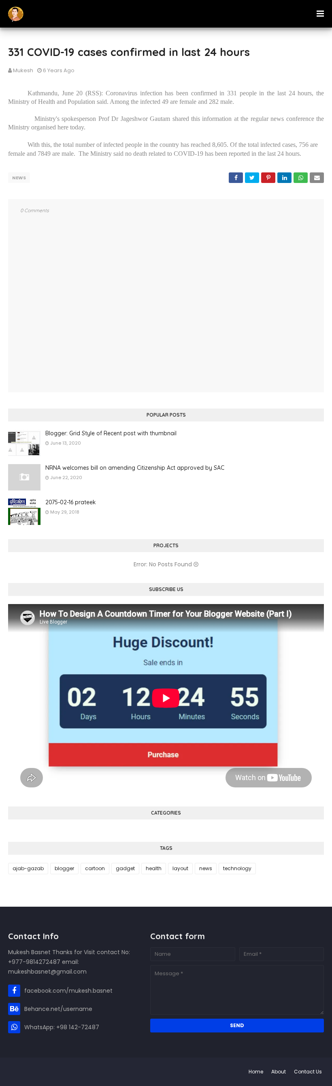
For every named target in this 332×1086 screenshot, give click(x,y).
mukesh (23, 70)
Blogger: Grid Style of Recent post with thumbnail (111, 433)
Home (256, 1071)
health (154, 868)
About (278, 1071)
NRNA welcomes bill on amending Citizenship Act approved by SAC (134, 467)
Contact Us (308, 1071)
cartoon (95, 868)
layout (180, 868)
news (19, 177)
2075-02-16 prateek (70, 502)
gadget (125, 868)
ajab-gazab (28, 868)
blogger (64, 868)
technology (237, 868)
